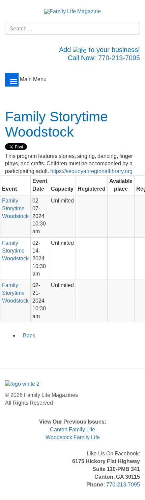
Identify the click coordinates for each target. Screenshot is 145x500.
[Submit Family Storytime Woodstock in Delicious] (35, 350)
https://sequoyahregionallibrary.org (91, 171)
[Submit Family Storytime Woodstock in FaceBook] (9, 350)
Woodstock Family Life (73, 437)
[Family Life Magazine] (72, 11)
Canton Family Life (72, 429)
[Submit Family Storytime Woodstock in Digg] (44, 350)
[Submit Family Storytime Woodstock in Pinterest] (53, 350)
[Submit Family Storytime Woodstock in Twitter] (18, 350)
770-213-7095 (119, 58)
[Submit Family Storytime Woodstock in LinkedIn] (27, 350)
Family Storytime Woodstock (15, 208)
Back (29, 335)
